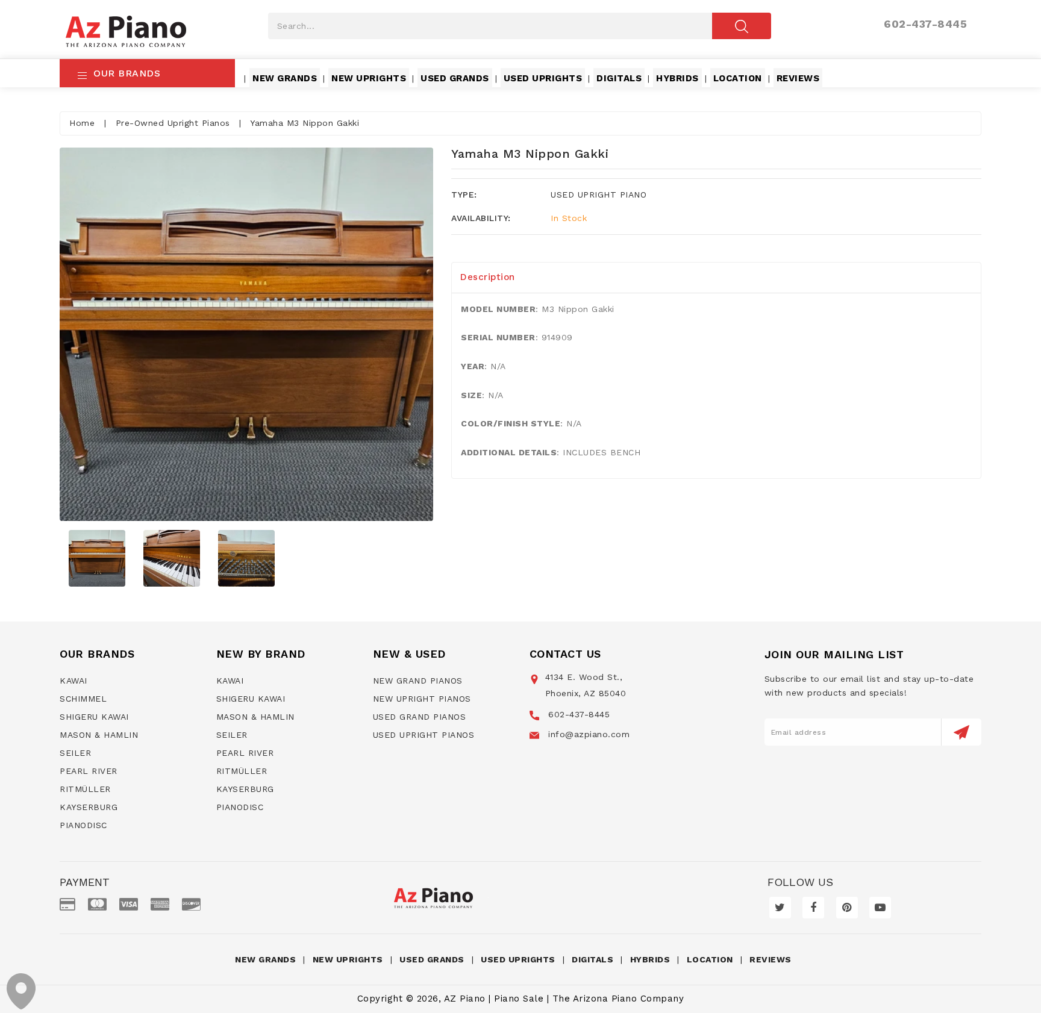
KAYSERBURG (88, 807)
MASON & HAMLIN (99, 735)
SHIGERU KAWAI (94, 717)
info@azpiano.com (587, 734)
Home (82, 123)
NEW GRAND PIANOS (418, 680)
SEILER (75, 753)
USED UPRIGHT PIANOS (424, 735)
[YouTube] (880, 907)
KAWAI (73, 680)
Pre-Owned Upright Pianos (173, 123)
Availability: (481, 218)
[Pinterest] (847, 907)
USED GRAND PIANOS (419, 717)
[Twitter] (780, 907)
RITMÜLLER (85, 789)
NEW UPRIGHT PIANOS (422, 698)
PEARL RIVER (88, 771)
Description (487, 277)
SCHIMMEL (83, 698)
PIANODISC (83, 825)
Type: (464, 194)
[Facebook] (813, 907)
